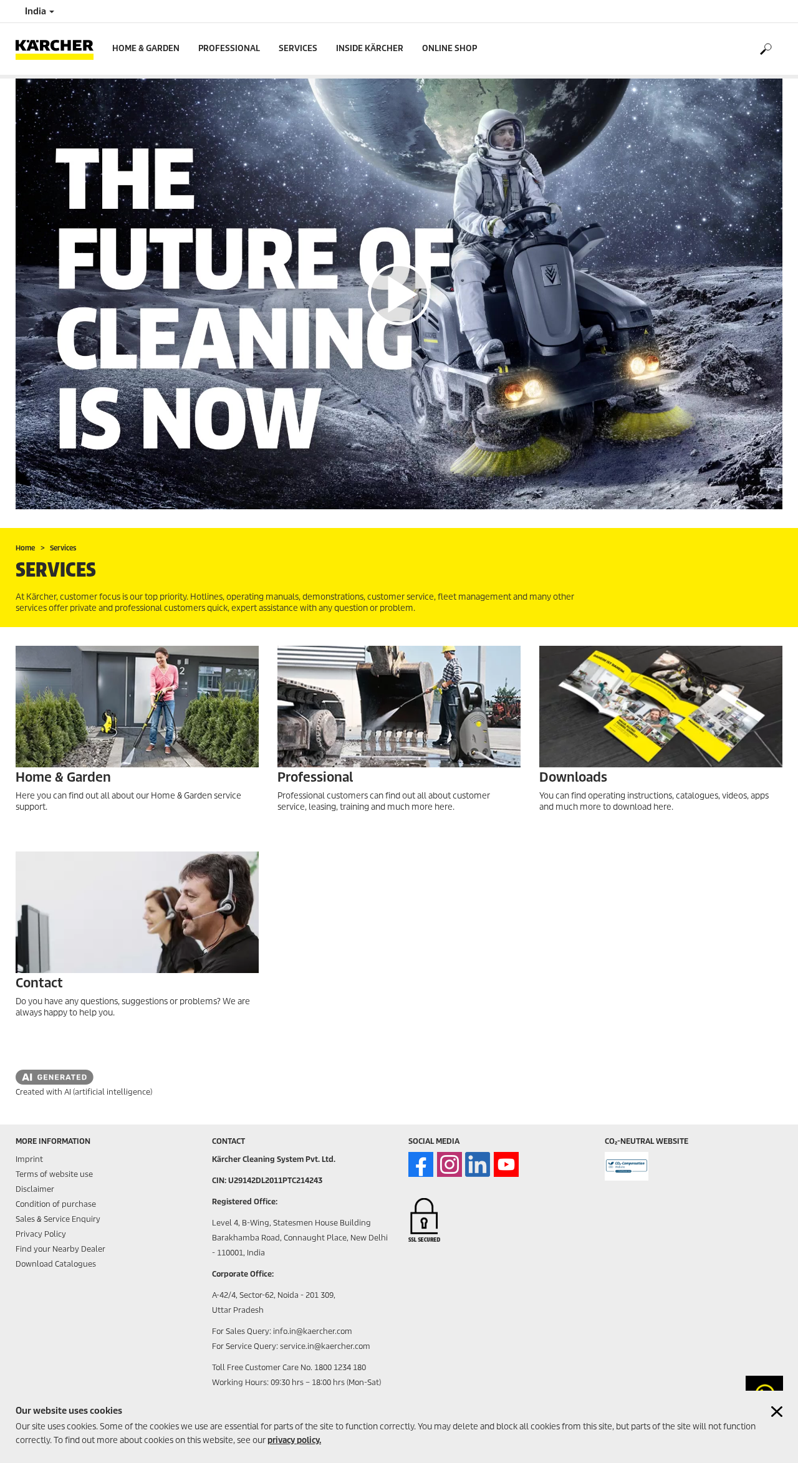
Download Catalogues (56, 1264)
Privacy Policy (41, 1234)
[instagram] (449, 1164)
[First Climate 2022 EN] (626, 1166)
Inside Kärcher (369, 48)
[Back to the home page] (59, 49)
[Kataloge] (660, 706)
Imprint (29, 1159)
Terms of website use (54, 1174)
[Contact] (137, 912)
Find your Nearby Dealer (60, 1249)
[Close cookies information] (776, 1411)
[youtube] (506, 1164)
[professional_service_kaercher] (399, 706)
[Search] (765, 49)
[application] (399, 294)
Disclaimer (35, 1189)
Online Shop (449, 48)
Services (298, 48)
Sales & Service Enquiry (58, 1219)
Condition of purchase (56, 1204)
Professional (229, 48)
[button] (399, 294)
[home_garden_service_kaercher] (137, 706)
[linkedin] (477, 1164)
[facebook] (420, 1164)
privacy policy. (294, 1440)
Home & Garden (146, 48)
